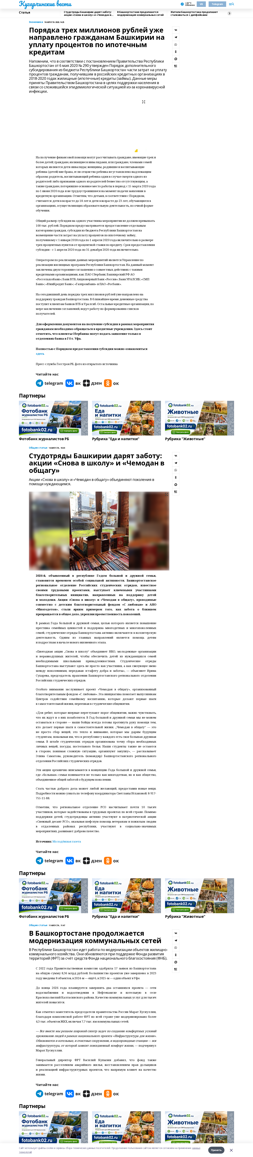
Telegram (217, 4)
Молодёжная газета (66, 841)
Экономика (36, 22)
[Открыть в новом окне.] (49, 383)
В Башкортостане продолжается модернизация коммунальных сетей (140, 13)
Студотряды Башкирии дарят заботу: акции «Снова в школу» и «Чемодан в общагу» (88, 13)
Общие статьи (38, 447)
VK (201, 4)
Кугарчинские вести (45, 3)
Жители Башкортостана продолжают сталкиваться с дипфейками (194, 13)
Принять (216, 1150)
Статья (24, 12)
